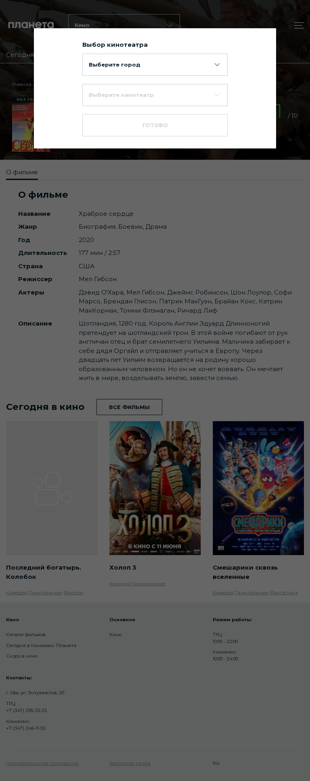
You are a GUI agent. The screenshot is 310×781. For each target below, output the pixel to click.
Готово (155, 125)
